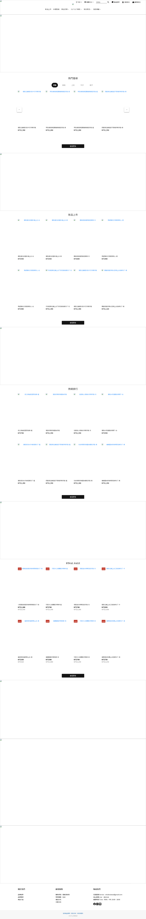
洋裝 (54, 85)
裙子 (91, 85)
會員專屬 (96, 9)
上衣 (73, 85)
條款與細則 (80, 913)
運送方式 (58, 900)
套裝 (63, 85)
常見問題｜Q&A (60, 897)
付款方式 (58, 902)
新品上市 (48, 9)
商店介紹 (20, 900)
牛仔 (82, 85)
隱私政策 (73, 913)
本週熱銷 (56, 9)
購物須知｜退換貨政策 (63, 895)
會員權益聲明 (66, 913)
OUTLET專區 (75, 9)
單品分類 (64, 9)
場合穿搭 (87, 9)
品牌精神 (20, 897)
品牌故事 (20, 895)
